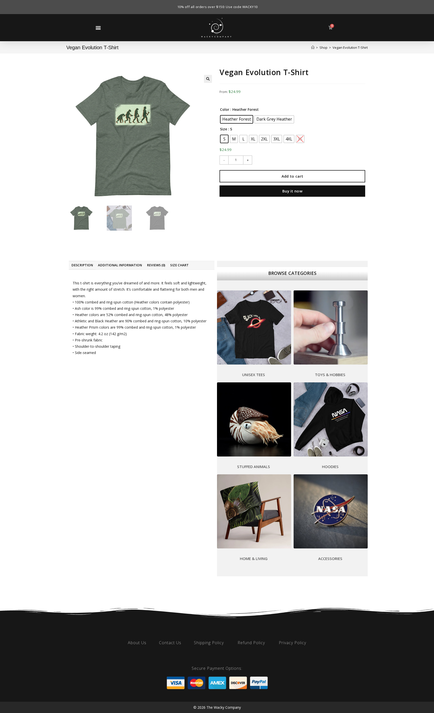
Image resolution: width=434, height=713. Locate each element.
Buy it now (292, 190)
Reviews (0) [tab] (156, 265)
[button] (98, 27)
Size (223, 129)
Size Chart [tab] (179, 265)
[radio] (237, 119)
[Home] (312, 47)
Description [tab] (82, 265)
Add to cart (292, 176)
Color (224, 109)
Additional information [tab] (120, 265)
